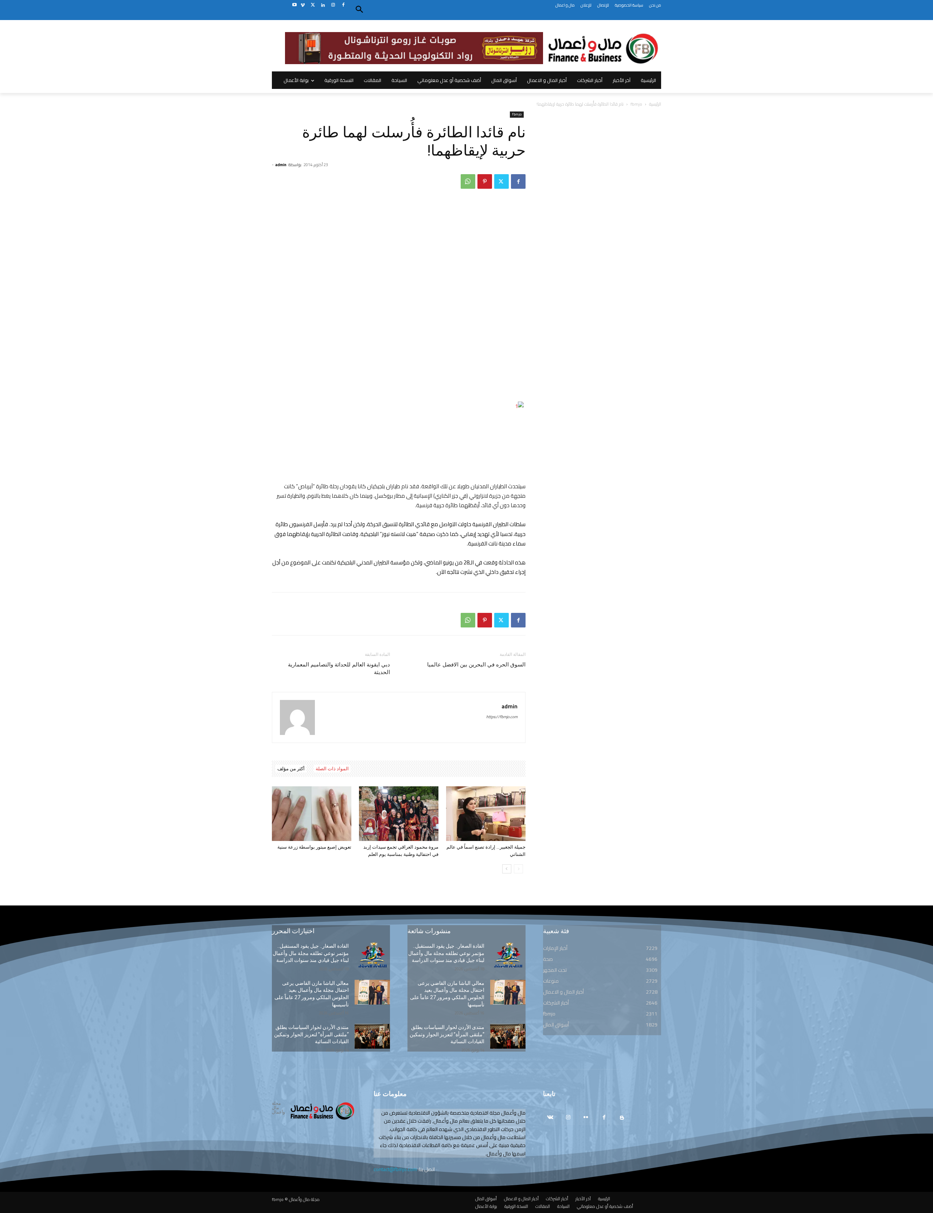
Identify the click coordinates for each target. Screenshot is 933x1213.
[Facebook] (343, 5)
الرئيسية (655, 104)
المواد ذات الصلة (332, 768)
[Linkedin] (323, 5)
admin (280, 164)
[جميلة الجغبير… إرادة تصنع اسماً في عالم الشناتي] (486, 813)
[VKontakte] (550, 1118)
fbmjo (636, 104)
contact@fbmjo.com (395, 1169)
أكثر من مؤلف (291, 768)
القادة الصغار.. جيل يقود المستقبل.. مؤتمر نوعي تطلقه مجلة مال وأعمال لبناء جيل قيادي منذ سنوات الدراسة (311, 953)
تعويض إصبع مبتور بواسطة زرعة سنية (314, 847)
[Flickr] (586, 1118)
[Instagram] (333, 5)
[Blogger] (622, 1118)
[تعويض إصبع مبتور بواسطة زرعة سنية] (311, 813)
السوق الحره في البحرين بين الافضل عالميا (476, 664)
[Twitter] (313, 5)
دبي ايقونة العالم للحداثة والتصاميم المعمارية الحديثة (339, 668)
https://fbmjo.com (502, 716)
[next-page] (506, 868)
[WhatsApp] (468, 181)
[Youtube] (294, 5)
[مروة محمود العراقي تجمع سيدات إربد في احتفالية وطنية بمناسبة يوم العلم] (398, 813)
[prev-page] (518, 868)
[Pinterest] (484, 181)
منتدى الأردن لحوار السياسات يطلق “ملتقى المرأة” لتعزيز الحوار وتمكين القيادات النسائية (311, 1034)
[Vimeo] (302, 5)
